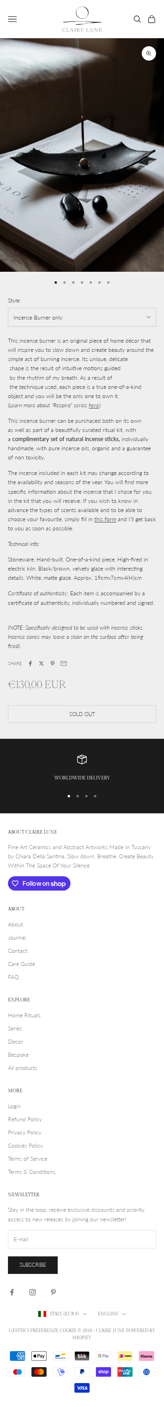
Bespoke (18, 1054)
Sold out (82, 714)
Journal (17, 937)
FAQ (13, 976)
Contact (17, 950)
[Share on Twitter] (41, 663)
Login (14, 1106)
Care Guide (21, 963)
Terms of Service (27, 1158)
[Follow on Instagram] (33, 1292)
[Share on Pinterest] (52, 663)
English (108, 1314)
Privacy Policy (24, 1132)
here (94, 405)
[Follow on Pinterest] (53, 1292)
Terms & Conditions (31, 1171)
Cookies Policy (25, 1145)
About (15, 924)
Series (15, 1028)
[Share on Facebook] (30, 663)
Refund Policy (25, 1119)
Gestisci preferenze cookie (42, 1330)
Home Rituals (24, 1015)
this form (105, 519)
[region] (82, 768)
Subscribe (33, 1265)
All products (22, 1067)
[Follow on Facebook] (12, 1292)
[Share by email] (64, 663)
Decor (15, 1041)
